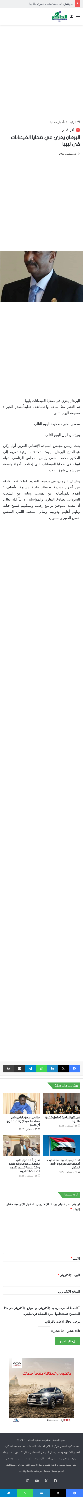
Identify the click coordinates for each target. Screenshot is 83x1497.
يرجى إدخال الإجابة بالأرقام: (62, 1321)
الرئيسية (71, 122)
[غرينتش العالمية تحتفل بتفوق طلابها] (61, 1103)
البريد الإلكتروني (69, 1275)
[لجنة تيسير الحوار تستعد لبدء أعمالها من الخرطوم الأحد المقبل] (61, 1145)
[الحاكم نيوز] (59, 16)
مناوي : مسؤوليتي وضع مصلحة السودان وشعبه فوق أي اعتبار (23, 1121)
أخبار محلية (57, 122)
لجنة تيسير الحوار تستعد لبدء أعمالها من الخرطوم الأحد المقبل (63, 1164)
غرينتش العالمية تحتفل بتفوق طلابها (51, 3)
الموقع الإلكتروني (69, 1291)
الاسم (75, 1258)
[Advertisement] (41, 70)
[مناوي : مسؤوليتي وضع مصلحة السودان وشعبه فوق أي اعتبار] (21, 1103)
